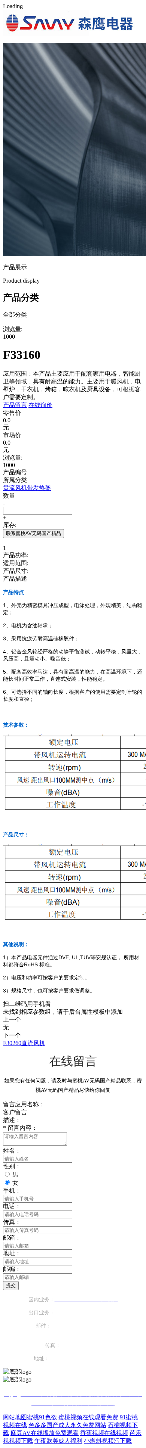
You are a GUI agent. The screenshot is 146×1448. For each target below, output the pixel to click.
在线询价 (40, 405)
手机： (12, 1190)
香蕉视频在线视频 (104, 1433)
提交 (11, 1285)
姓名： (12, 1150)
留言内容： (20, 1128)
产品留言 (15, 405)
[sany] (70, 34)
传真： (12, 1222)
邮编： (12, 1269)
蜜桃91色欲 (42, 1417)
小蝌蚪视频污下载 (108, 1441)
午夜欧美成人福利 (58, 1441)
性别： (12, 1166)
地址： (12, 1253)
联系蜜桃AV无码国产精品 (33, 533)
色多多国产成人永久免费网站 (67, 1425)
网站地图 (15, 1417)
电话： (12, 1206)
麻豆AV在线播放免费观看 (44, 1433)
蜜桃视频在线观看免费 (88, 1417)
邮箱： (12, 1237)
